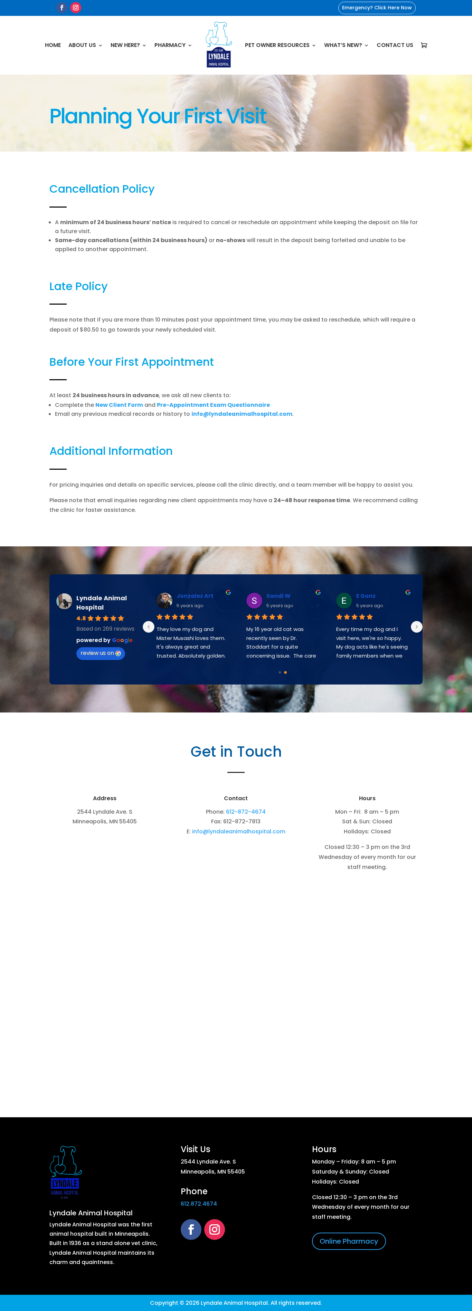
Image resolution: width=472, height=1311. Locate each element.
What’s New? (343, 45)
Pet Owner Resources (277, 45)
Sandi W (278, 596)
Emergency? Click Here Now (377, 7)
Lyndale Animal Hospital (91, 1213)
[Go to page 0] (280, 672)
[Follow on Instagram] (75, 7)
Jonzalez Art (195, 596)
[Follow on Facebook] (61, 7)
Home (53, 45)
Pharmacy (170, 45)
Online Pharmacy (349, 1241)
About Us (82, 45)
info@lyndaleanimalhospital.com (238, 831)
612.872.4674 (199, 1204)
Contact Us (395, 45)
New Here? (125, 45)
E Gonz (366, 596)
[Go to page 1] (285, 672)
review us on (97, 653)
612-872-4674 (246, 812)
